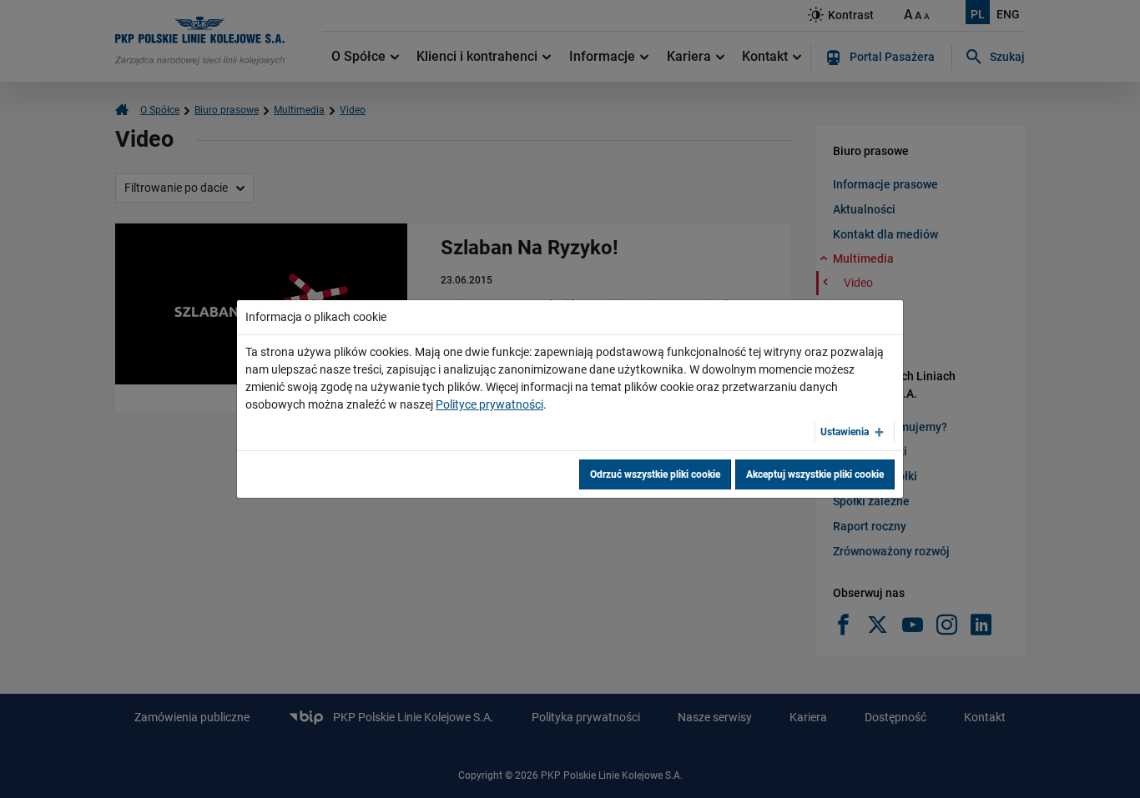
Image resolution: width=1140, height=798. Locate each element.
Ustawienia (844, 432)
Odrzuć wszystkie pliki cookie (655, 474)
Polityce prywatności (489, 404)
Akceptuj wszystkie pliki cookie (815, 474)
